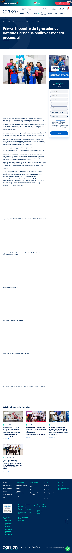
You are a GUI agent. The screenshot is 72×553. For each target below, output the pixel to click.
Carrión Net (24, 9)
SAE (43, 8)
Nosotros (22, 13)
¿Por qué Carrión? (28, 14)
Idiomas (50, 13)
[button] (36, 13)
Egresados (47, 8)
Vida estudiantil (54, 9)
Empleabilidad (37, 8)
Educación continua (43, 14)
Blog (56, 13)
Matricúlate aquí (63, 3)
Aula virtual (29, 9)
